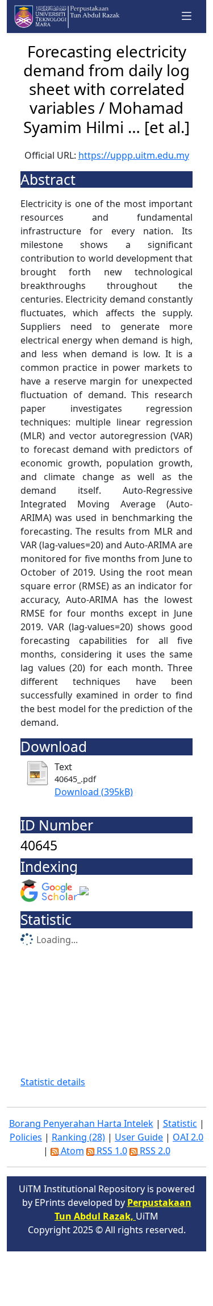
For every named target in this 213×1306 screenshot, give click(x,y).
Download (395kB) (94, 792)
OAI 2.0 (188, 1137)
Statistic (180, 1123)
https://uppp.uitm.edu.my (133, 155)
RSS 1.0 (110, 1150)
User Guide (139, 1137)
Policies (26, 1137)
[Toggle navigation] (186, 16)
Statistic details (52, 1082)
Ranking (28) (78, 1137)
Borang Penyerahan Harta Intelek (81, 1123)
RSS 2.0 (153, 1150)
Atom (71, 1150)
